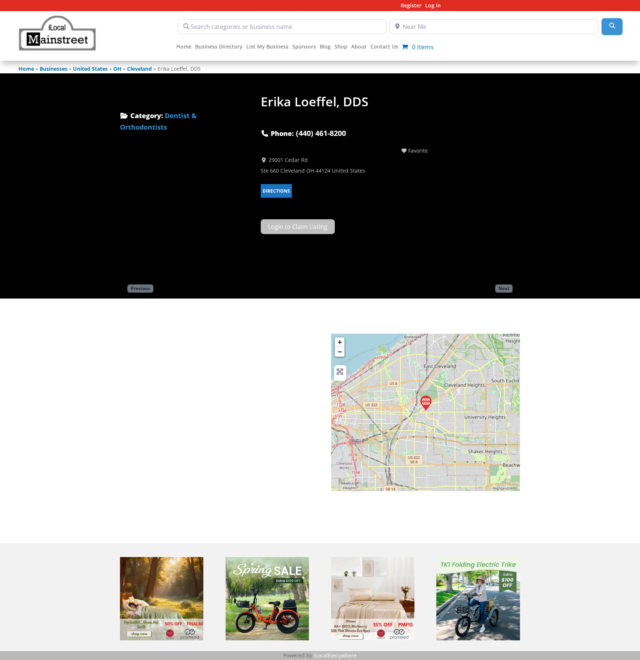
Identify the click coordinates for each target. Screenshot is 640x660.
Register (411, 6)
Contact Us (384, 47)
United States (90, 68)
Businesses (53, 68)
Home (183, 47)
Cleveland (139, 68)
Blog (325, 47)
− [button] (340, 352)
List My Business (267, 47)
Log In (433, 6)
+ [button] (340, 342)
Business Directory (219, 47)
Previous (140, 288)
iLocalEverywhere (335, 655)
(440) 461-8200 (321, 133)
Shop (340, 47)
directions (276, 191)
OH (117, 68)
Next (504, 288)
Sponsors (304, 47)
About (359, 47)
